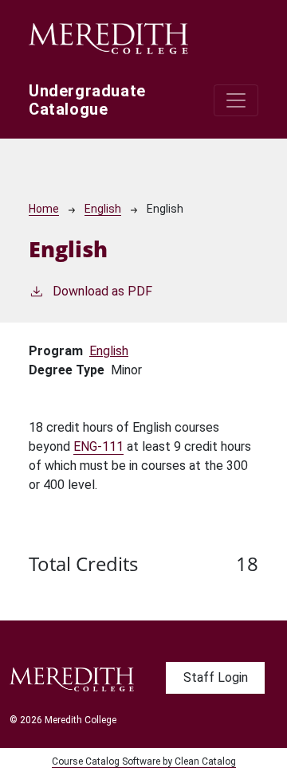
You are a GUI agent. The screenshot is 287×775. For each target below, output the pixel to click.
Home (44, 208)
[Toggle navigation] (236, 100)
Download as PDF (102, 291)
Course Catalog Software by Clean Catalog (144, 761)
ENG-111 (98, 446)
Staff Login (215, 677)
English (103, 208)
